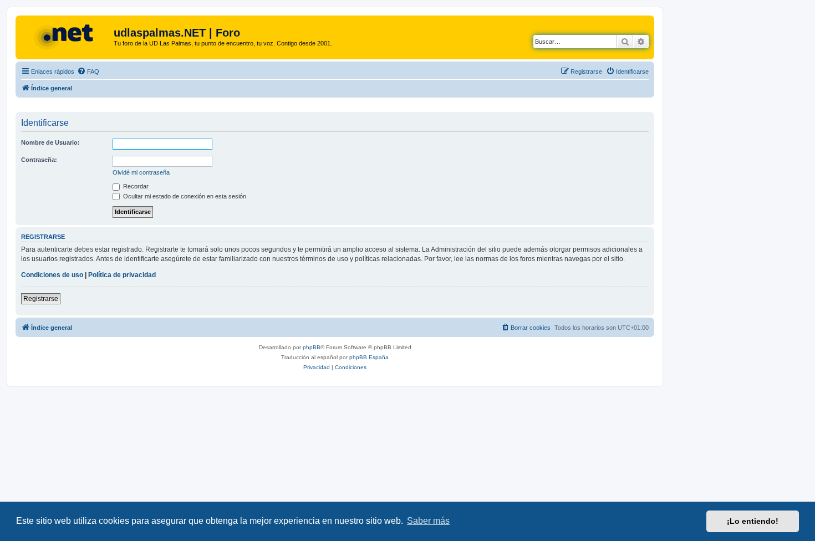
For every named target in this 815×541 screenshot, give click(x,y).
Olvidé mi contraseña (141, 172)
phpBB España (369, 357)
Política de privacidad (122, 275)
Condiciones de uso (52, 275)
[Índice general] (66, 36)
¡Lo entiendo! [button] (752, 521)
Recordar (135, 186)
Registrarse (40, 299)
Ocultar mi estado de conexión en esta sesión (183, 196)
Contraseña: (39, 159)
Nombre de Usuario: (50, 142)
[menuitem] (88, 71)
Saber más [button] (428, 520)
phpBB (311, 347)
